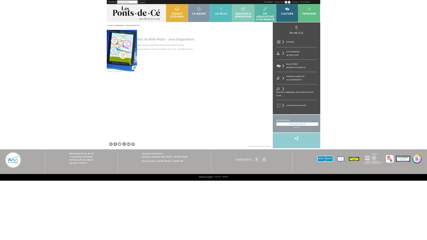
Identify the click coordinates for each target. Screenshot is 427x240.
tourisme (309, 13)
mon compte (305, 2)
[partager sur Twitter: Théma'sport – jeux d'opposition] (120, 144)
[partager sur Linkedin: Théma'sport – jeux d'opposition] (129, 144)
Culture (287, 13)
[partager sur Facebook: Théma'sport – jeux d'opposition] (115, 144)
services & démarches (243, 15)
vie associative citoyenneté (265, 16)
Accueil (110, 25)
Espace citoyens (177, 15)
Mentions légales (206, 176)
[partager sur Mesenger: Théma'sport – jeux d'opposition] (124, 144)
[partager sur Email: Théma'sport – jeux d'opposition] (111, 144)
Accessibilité (268, 2)
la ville (221, 13)
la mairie (199, 13)
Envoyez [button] (142, 2)
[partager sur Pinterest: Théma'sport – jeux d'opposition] (133, 144)
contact (295, 2)
